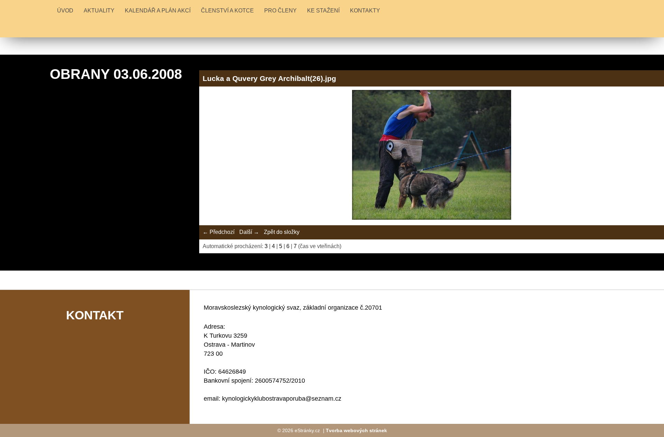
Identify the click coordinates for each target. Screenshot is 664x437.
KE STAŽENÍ (323, 10)
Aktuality (99, 10)
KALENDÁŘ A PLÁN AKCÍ (158, 10)
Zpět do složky (281, 232)
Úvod (65, 10)
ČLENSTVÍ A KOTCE (227, 10)
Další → (249, 232)
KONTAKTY (365, 10)
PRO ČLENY (280, 10)
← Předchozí (218, 232)
